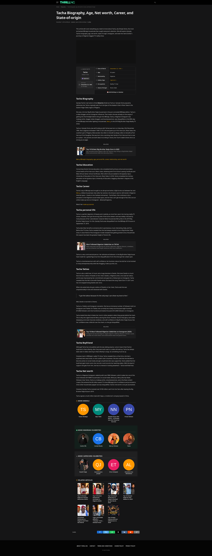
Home (57, 7)
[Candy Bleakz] (98, 440)
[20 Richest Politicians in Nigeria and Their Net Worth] (83, 514)
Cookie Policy (119, 546)
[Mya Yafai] (98, 413)
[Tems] (129, 440)
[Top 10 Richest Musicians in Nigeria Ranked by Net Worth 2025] (114, 493)
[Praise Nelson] (129, 413)
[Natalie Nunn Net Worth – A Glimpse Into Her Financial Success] (114, 413)
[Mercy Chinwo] (114, 440)
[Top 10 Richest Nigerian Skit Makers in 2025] (129, 493)
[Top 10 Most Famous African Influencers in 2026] (114, 514)
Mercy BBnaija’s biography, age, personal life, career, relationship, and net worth (101, 159)
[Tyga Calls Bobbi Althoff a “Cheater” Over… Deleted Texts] (98, 514)
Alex (90, 22)
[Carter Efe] (83, 440)
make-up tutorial (88, 204)
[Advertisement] (106, 51)
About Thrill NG (82, 546)
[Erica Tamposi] (114, 466)
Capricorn (113, 80)
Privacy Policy (130, 546)
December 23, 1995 (116, 68)
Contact (92, 546)
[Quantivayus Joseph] (98, 466)
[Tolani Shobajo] (83, 413)
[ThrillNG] (67, 2)
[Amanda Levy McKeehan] (129, 466)
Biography (63, 7)
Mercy (109, 121)
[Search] (155, 2)
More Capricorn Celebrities (90, 456)
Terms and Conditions (104, 546)
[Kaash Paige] (83, 466)
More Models (84, 401)
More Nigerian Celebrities (89, 430)
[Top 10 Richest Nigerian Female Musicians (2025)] (83, 493)
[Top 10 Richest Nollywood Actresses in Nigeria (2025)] (98, 493)
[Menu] (57, 2)
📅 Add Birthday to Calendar (115, 92)
